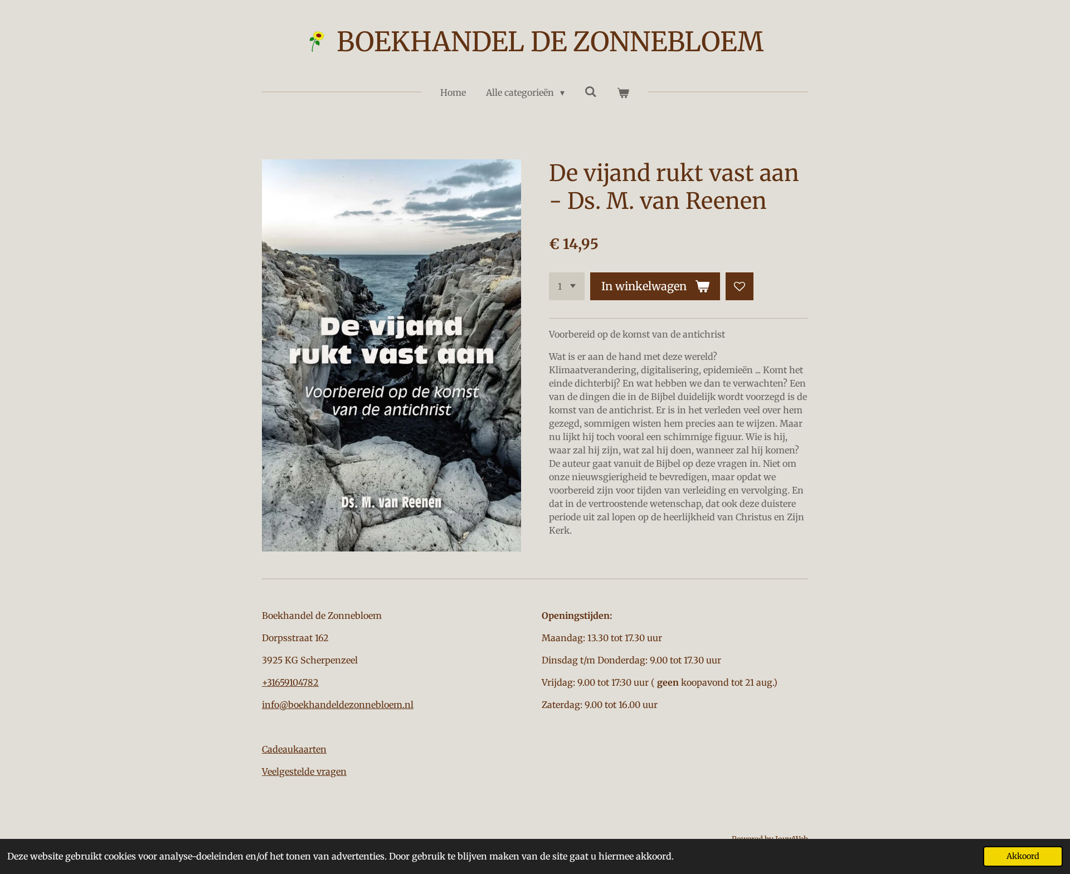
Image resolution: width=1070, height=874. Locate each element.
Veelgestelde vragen (304, 771)
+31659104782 (290, 682)
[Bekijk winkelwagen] (623, 92)
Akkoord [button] (1022, 856)
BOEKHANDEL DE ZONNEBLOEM (550, 41)
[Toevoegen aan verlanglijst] (739, 286)
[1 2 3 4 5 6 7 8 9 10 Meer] (567, 286)
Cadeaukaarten (294, 749)
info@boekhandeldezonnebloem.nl (338, 704)
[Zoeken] (590, 91)
